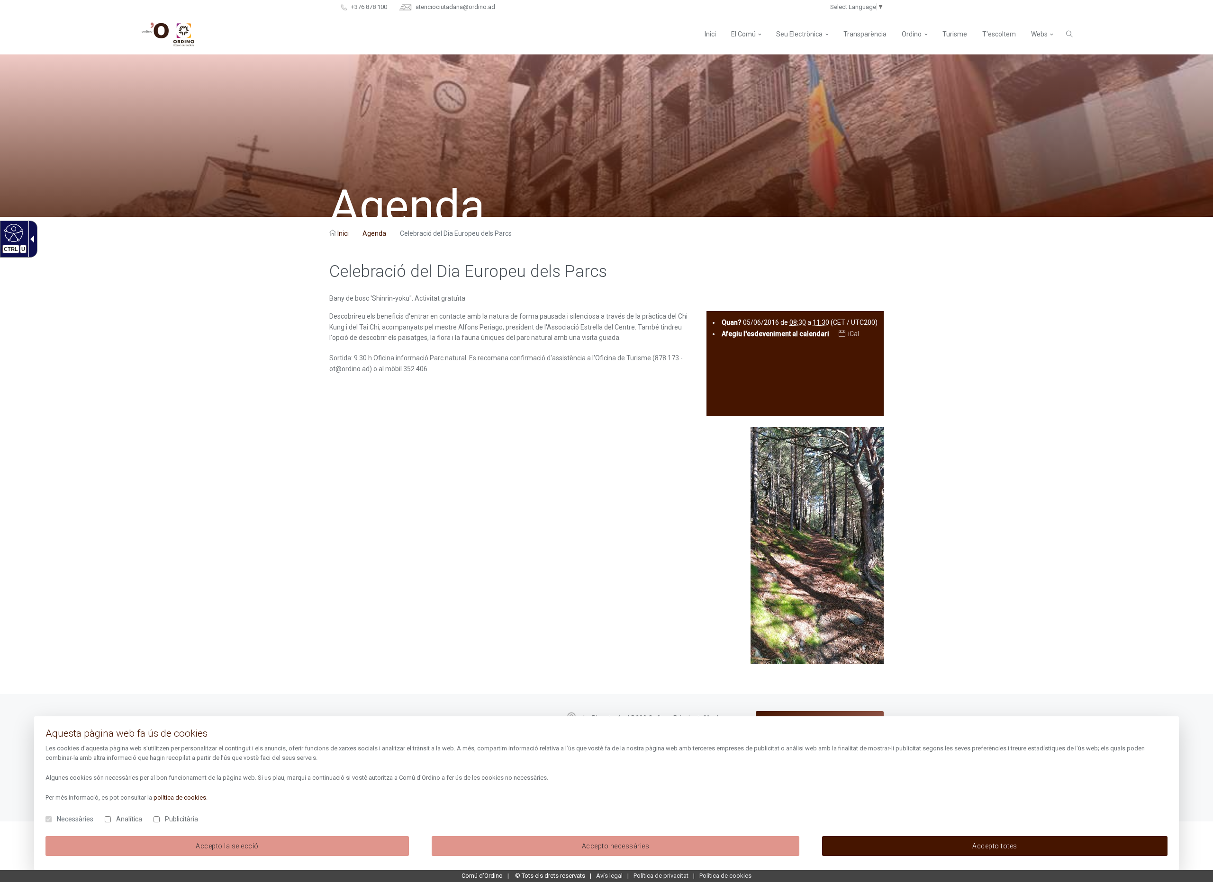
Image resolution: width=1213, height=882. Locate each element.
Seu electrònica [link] (799, 34)
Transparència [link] (865, 34)
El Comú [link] (743, 34)
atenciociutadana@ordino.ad (454, 6)
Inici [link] (343, 233)
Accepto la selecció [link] (227, 846)
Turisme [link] (954, 34)
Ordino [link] (912, 34)
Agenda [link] (374, 233)
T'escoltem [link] (999, 34)
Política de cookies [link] (725, 875)
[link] (12, 232)
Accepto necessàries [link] (616, 846)
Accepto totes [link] (994, 846)
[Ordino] (168, 34)
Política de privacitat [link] (661, 875)
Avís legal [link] (609, 875)
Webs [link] (1039, 34)
